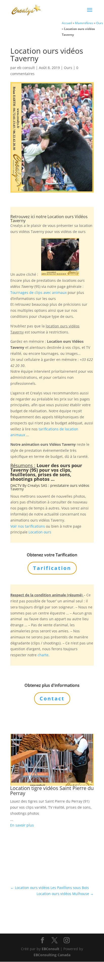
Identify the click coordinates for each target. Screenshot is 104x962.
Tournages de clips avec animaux (38, 292)
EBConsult (50, 948)
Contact (52, 698)
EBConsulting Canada (52, 954)
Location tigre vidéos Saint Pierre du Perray (52, 791)
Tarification (52, 568)
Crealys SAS (37, 485)
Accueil (67, 23)
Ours (99, 23)
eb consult (26, 67)
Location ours (40, 532)
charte (43, 654)
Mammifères (84, 23)
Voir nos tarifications (27, 526)
